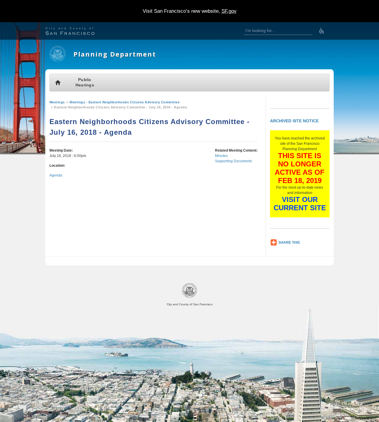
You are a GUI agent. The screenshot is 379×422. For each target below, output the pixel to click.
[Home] (57, 61)
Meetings (57, 102)
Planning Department (114, 54)
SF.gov (229, 11)
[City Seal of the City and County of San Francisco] (189, 297)
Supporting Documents (233, 161)
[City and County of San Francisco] (77, 31)
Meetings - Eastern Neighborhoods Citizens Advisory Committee (124, 102)
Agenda (55, 175)
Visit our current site (300, 203)
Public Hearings (85, 82)
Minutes (221, 156)
